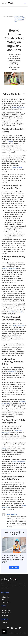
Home (3, 16)
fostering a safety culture (9, 269)
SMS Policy (5, 615)
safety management (18, 462)
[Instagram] (16, 628)
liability (4, 449)
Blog (3, 599)
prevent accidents (18, 325)
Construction (9, 16)
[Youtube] (8, 628)
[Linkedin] (12, 628)
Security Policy (6, 612)
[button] (25, 3)
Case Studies (6, 602)
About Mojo (6, 597)
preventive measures (15, 312)
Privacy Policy (6, 610)
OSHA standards (17, 168)
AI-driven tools (11, 372)
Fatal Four (10, 141)
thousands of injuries (17, 107)
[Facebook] (20, 628)
